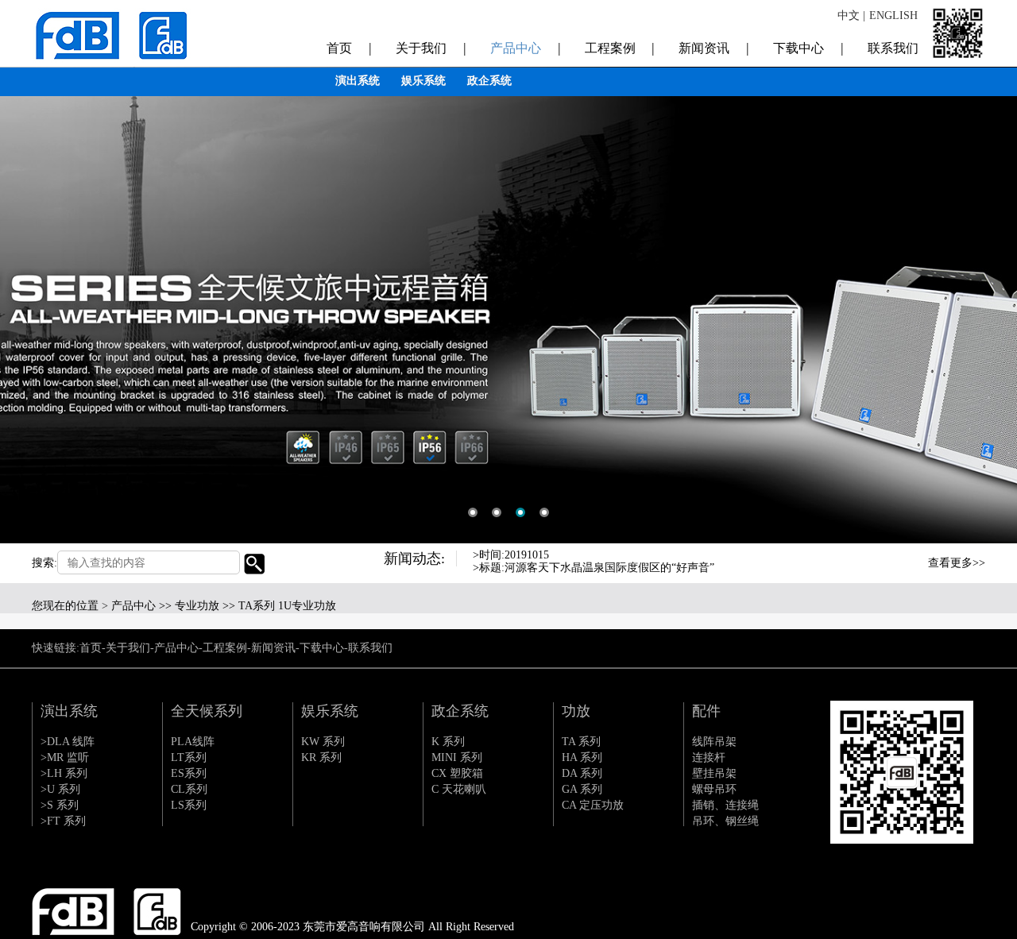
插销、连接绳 (725, 805)
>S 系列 (60, 805)
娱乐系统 (423, 81)
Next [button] (889, 573)
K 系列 (448, 742)
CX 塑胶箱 (457, 773)
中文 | (851, 15)
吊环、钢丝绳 (725, 821)
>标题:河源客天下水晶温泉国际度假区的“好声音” (593, 568)
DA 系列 (582, 773)
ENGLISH (893, 15)
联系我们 (893, 48)
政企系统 (489, 81)
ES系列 (189, 773)
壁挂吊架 (714, 773)
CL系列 (189, 789)
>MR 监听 (65, 757)
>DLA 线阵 (68, 742)
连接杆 (708, 757)
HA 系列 (582, 757)
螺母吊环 (714, 789)
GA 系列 (582, 789)
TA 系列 (581, 742)
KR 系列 (321, 757)
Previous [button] (889, 560)
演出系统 (357, 81)
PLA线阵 (193, 742)
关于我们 (431, 48)
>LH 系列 (64, 773)
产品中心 (525, 48)
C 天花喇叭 (458, 789)
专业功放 (197, 606)
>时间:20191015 (511, 555)
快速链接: (55, 648)
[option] (508, 271)
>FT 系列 (63, 821)
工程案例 (620, 48)
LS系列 (189, 805)
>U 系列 (60, 789)
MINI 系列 (456, 757)
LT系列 (189, 757)
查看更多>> (956, 563)
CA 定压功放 (593, 805)
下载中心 (808, 48)
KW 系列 (323, 742)
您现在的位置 (65, 606)
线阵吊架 (714, 742)
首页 (349, 48)
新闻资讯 (714, 48)
